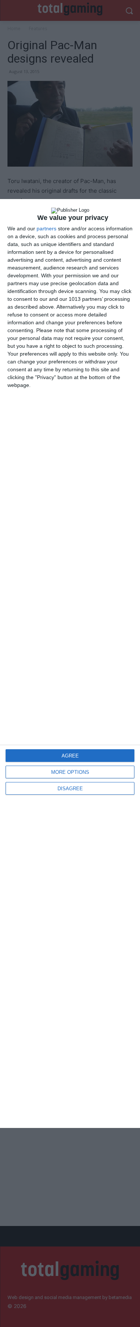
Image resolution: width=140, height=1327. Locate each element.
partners (46, 228)
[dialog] (70, 663)
